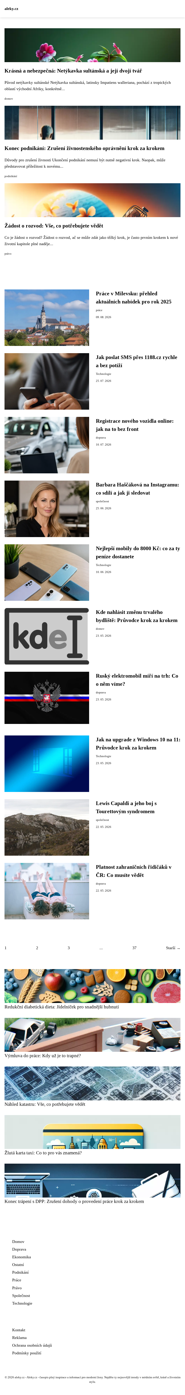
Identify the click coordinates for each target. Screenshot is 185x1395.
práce (99, 310)
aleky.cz (11, 8)
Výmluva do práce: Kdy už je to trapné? (43, 1055)
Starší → (173, 948)
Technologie (103, 374)
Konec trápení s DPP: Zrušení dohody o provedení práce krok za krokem (74, 1201)
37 (134, 948)
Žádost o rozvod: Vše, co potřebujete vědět (54, 226)
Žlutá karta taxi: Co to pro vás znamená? (43, 1152)
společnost (102, 501)
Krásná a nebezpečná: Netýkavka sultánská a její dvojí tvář (73, 71)
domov (9, 98)
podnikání (11, 176)
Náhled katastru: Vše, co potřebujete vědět (45, 1104)
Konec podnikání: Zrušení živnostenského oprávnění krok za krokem (84, 148)
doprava (101, 437)
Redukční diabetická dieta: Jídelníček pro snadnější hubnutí (62, 1006)
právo (8, 253)
